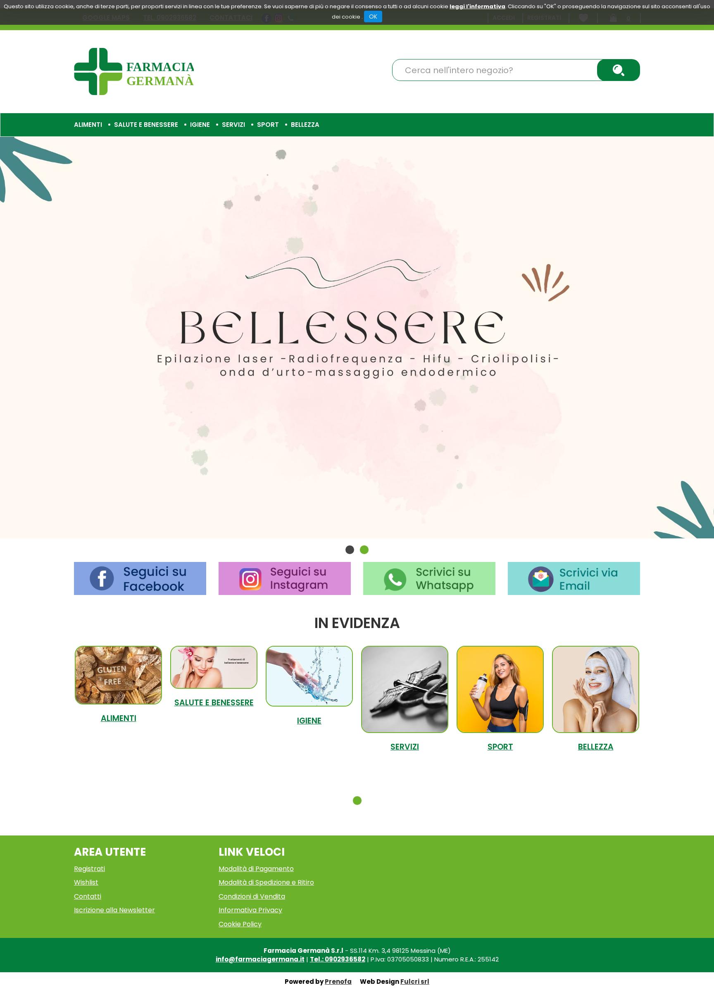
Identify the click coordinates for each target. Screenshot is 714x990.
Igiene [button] (200, 124)
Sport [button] (268, 124)
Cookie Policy (240, 924)
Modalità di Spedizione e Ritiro (266, 882)
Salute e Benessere (214, 702)
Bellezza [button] (305, 124)
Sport (500, 746)
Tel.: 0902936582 (337, 959)
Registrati (89, 868)
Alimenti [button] (88, 124)
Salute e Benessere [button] (146, 124)
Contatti (87, 896)
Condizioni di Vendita (252, 896)
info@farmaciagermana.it (260, 959)
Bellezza (596, 746)
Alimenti (118, 718)
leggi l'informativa (477, 6)
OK (373, 16)
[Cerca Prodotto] (618, 70)
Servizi (404, 746)
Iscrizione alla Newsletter (114, 910)
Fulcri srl (414, 981)
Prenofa (338, 981)
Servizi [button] (233, 124)
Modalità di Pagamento (256, 868)
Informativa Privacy (250, 910)
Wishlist (86, 882)
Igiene (309, 720)
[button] (350, 549)
